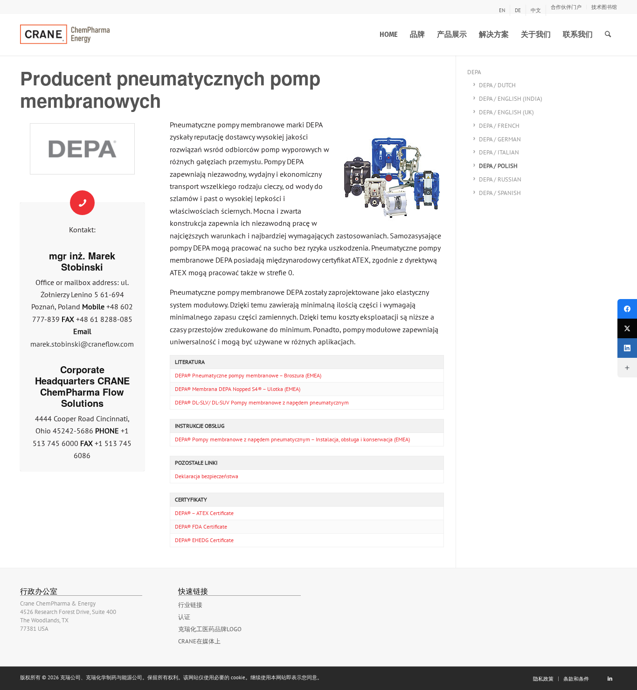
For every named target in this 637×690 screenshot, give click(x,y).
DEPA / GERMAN (500, 139)
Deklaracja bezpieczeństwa (206, 476)
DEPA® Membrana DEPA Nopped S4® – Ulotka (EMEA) (237, 388)
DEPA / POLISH (498, 166)
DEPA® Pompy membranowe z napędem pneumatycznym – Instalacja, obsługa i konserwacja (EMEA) (292, 439)
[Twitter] (627, 328)
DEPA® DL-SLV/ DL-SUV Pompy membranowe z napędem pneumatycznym (262, 402)
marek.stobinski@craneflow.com (82, 343)
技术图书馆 (604, 7)
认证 (184, 617)
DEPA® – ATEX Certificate (204, 512)
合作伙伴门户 (566, 7)
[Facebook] (627, 309)
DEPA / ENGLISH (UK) (506, 112)
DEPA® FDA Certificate (201, 526)
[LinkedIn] (627, 348)
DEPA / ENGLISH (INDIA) (510, 99)
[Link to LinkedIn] (610, 678)
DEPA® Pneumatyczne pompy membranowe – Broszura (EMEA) (248, 375)
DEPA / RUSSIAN (500, 179)
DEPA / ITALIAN (499, 152)
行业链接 (190, 605)
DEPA (474, 72)
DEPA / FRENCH (499, 126)
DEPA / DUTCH (497, 85)
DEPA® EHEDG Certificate (204, 540)
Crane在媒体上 (199, 641)
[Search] (608, 35)
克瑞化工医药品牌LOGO (210, 629)
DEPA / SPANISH (500, 193)
